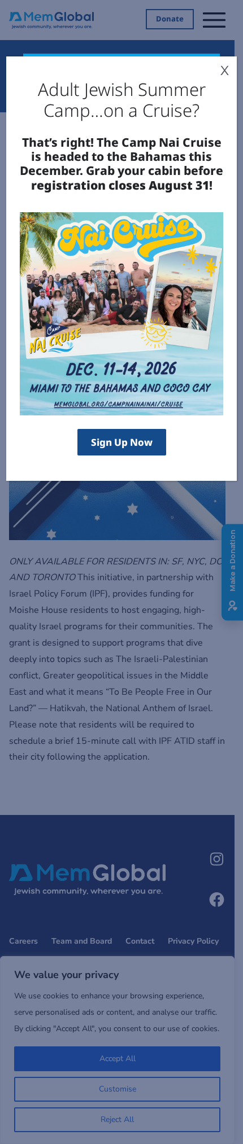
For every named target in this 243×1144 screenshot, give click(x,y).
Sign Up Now (122, 442)
